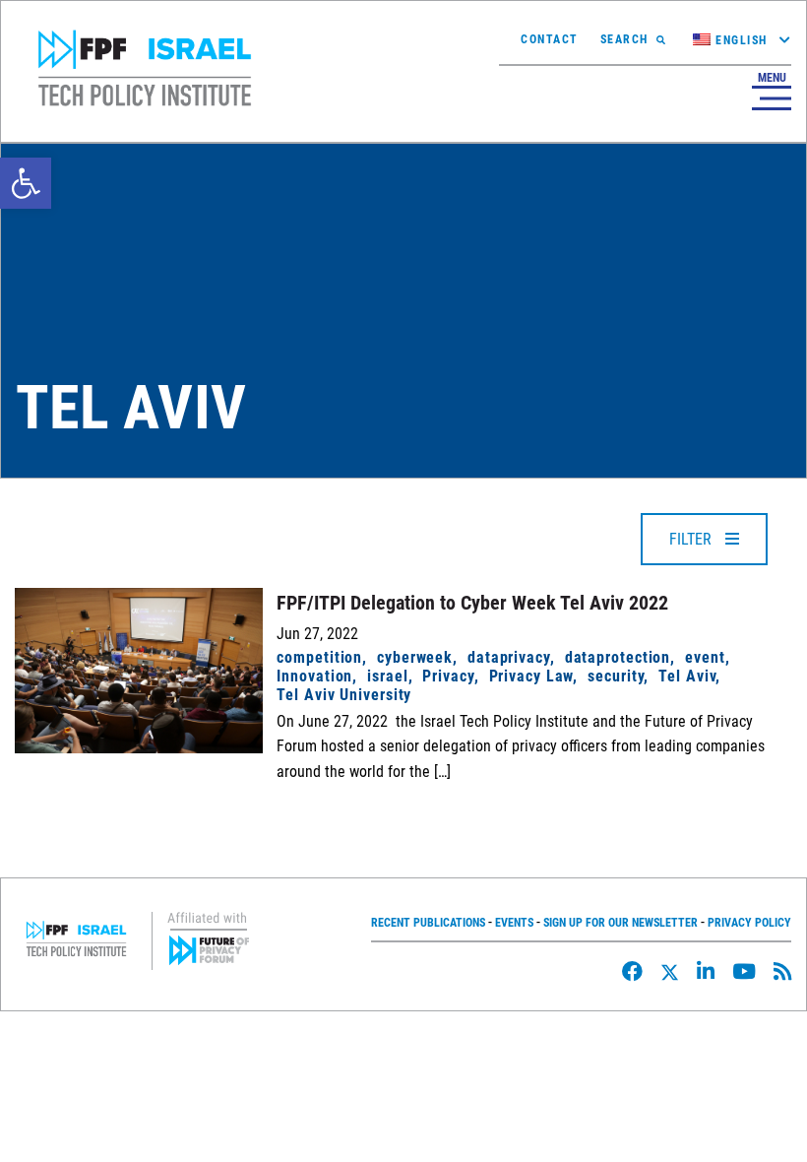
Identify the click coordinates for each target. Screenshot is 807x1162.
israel (387, 676)
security (616, 676)
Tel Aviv (686, 676)
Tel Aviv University (344, 694)
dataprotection (617, 657)
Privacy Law (531, 676)
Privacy (447, 676)
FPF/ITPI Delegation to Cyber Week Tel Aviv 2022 (472, 602)
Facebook (632, 971)
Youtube (744, 971)
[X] (669, 972)
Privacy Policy (749, 923)
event (704, 657)
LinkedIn (705, 971)
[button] (25, 183)
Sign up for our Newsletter (620, 923)
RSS (782, 971)
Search (624, 39)
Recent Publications (428, 923)
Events (514, 923)
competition (319, 657)
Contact (550, 39)
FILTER (692, 539)
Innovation (314, 676)
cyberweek (415, 657)
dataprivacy (508, 657)
